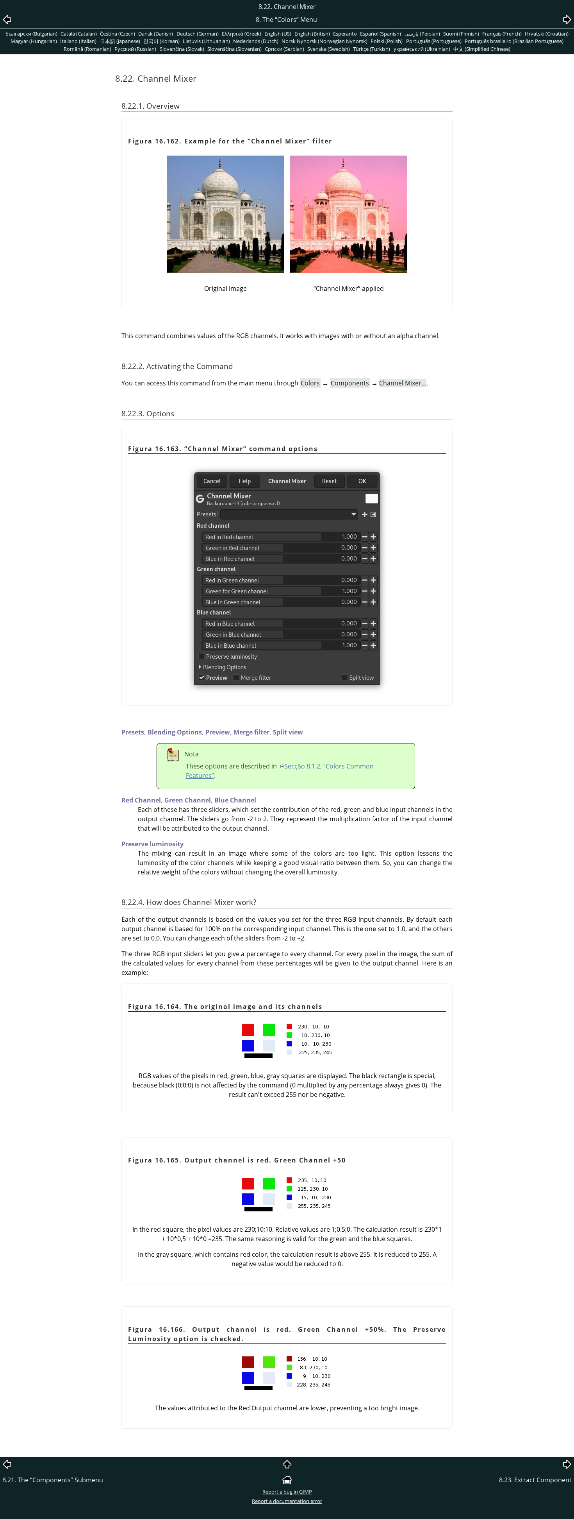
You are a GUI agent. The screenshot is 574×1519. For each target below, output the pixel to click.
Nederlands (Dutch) (255, 41)
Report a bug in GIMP (287, 1491)
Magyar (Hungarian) (34, 41)
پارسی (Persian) (422, 33)
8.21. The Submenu (52, 1480)
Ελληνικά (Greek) (241, 33)
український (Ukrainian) (422, 48)
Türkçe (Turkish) (371, 48)
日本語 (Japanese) (120, 41)
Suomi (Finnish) (461, 33)
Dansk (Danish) (155, 33)
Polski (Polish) (387, 41)
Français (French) (502, 33)
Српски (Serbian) (284, 48)
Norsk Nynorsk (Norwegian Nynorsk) (324, 41)
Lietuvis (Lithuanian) (206, 41)
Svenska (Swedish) (328, 48)
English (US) (277, 33)
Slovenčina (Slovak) (182, 48)
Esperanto (345, 33)
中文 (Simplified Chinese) (481, 48)
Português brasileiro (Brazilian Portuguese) (514, 41)
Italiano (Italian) (78, 41)
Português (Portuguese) (434, 41)
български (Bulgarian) (31, 33)
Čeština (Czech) (117, 33)
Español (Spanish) (380, 33)
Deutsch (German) (197, 33)
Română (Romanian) (87, 48)
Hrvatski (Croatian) (547, 33)
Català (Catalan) (79, 33)
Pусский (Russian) (135, 48)
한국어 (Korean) (161, 41)
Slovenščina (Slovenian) (234, 48)
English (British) (312, 33)
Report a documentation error (287, 1501)
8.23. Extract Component (535, 1480)
